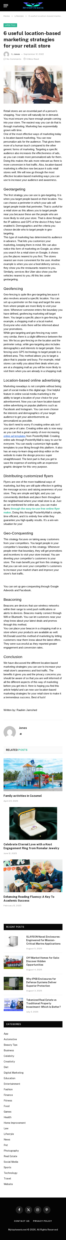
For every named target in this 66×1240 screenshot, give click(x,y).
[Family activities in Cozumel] (33, 774)
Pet (6, 1145)
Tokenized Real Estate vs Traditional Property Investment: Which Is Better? (43, 1003)
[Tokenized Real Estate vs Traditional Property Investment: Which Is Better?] (13, 1004)
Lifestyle (10, 25)
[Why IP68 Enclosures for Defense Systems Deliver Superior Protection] (13, 983)
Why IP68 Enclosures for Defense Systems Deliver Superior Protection (41, 982)
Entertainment (12, 1083)
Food (7, 1106)
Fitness (8, 1100)
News (7, 1139)
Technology (10, 1173)
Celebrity (9, 1056)
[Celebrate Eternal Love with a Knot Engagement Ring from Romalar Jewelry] (33, 823)
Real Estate (10, 1156)
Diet (6, 1067)
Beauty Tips (10, 1044)
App (6, 1033)
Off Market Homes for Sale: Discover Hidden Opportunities (42, 961)
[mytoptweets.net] (33, 6)
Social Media (11, 1161)
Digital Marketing (14, 1072)
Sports (7, 1167)
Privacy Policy (42, 1221)
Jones (17, 54)
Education (9, 1078)
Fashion (8, 1089)
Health (7, 1117)
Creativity (9, 1061)
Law (6, 1128)
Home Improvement (15, 1122)
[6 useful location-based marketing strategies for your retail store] (33, 84)
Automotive (10, 1039)
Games (7, 1111)
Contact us (21, 1221)
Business (9, 1050)
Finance (8, 1095)
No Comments (14, 59)
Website (8, 1184)
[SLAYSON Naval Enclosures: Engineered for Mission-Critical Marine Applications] (13, 941)
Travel (7, 1178)
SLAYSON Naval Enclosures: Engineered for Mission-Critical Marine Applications (43, 940)
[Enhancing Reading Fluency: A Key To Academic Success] (33, 875)
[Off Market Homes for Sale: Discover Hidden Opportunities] (13, 962)
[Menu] (6, 6)
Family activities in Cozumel (23, 795)
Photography (11, 1150)
